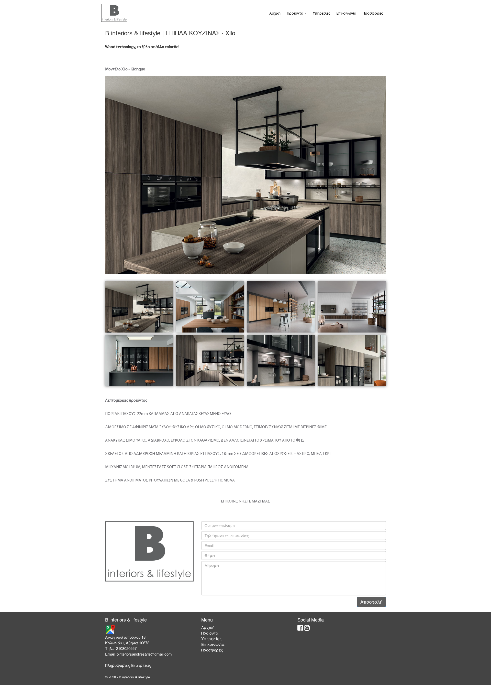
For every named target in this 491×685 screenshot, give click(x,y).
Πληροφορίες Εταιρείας (128, 665)
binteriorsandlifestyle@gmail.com (144, 654)
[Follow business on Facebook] (300, 628)
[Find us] (110, 629)
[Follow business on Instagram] (307, 628)
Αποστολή (371, 601)
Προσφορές (372, 14)
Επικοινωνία (346, 14)
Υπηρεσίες (321, 14)
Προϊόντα (295, 14)
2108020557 (126, 648)
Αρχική (275, 14)
